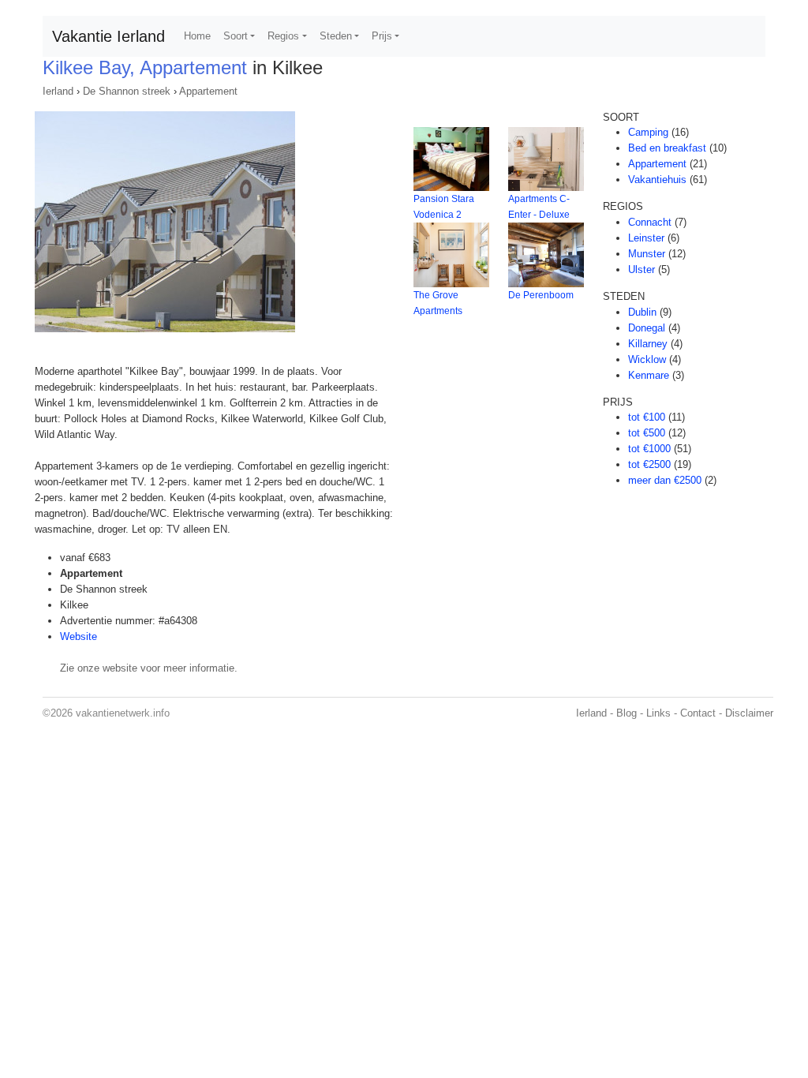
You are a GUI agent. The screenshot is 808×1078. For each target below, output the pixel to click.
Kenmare (648, 375)
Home (197, 36)
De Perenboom (541, 295)
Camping (648, 132)
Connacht (649, 222)
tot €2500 (649, 464)
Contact (698, 713)
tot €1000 (649, 449)
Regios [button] (283, 36)
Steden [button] (336, 36)
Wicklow (647, 359)
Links (658, 713)
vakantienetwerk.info (123, 713)
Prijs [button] (382, 36)
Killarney (648, 344)
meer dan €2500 (664, 480)
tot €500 (646, 433)
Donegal (646, 328)
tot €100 (646, 417)
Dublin (642, 312)
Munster (646, 254)
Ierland (58, 91)
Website (78, 636)
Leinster (646, 238)
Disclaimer (749, 713)
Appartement (208, 91)
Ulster (641, 269)
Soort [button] (235, 36)
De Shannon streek (126, 91)
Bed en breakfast (667, 148)
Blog (626, 713)
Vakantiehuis (657, 179)
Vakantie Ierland (108, 36)
